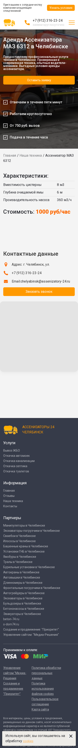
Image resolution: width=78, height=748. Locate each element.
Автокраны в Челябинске (21, 572)
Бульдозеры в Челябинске (22, 603)
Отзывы (9, 496)
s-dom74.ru (11, 624)
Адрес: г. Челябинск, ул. (31, 264)
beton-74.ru (11, 619)
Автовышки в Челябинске (21, 577)
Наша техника (31, 155)
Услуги (9, 443)
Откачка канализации (19, 461)
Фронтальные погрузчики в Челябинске (31, 588)
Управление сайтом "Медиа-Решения (14, 673)
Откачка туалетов (16, 471)
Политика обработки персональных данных (46, 673)
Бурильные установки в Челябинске (29, 567)
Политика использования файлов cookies (43, 689)
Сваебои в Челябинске (19, 536)
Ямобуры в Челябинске (19, 556)
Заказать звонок (39, 291)
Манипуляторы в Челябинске (24, 525)
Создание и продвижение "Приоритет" (13, 689)
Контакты (10, 506)
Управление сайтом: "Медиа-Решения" (31, 634)
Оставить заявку (39, 80)
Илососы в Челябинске (19, 541)
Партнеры (12, 517)
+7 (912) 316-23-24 (48, 20)
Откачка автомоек (16, 455)
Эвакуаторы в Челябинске (22, 614)
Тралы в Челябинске (17, 562)
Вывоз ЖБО (11, 450)
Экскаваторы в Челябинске (22, 598)
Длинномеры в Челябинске (22, 582)
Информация (15, 483)
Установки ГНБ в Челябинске (24, 551)
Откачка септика (15, 466)
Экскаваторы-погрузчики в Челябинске (31, 530)
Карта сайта (40, 709)
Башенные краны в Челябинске (25, 546)
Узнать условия (60, 8)
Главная (9, 155)
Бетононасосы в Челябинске (23, 608)
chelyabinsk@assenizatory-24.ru (45, 281)
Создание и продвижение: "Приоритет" (31, 629)
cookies (28, 741)
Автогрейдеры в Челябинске (24, 593)
